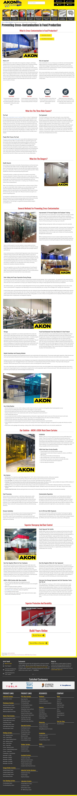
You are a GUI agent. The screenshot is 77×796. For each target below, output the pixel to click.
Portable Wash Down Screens (9, 720)
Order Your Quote (60, 705)
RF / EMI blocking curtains (26, 789)
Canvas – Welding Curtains (8, 747)
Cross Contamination (12, 654)
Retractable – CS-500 (7, 755)
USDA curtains (10, 589)
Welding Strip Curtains (25, 701)
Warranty (58, 711)
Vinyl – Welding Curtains (8, 735)
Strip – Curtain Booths (7, 743)
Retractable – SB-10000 (7, 761)
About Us (59, 701)
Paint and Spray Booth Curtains (9, 718)
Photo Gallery (41, 746)
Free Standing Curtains (7, 783)
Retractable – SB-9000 (7, 759)
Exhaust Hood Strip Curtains (26, 713)
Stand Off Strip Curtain (25, 711)
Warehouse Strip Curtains (8, 709)
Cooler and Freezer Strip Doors (27, 721)
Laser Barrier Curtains (25, 785)
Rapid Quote (59, 703)
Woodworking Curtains (25, 732)
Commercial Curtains (25, 751)
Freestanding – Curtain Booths (9, 753)
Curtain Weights (42, 718)
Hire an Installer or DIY (43, 737)
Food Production (20, 654)
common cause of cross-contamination (12, 139)
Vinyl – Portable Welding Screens (9, 739)
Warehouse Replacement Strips (9, 711)
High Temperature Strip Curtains (27, 715)
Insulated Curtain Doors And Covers (28, 765)
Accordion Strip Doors (25, 707)
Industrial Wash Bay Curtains (8, 724)
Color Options (42, 712)
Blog (58, 717)
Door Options (42, 710)
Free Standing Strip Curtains (8, 785)
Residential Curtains (25, 747)
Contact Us (59, 699)
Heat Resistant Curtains (25, 728)
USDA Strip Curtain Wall (26, 719)
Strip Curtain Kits (24, 699)
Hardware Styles (42, 699)
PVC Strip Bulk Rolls (25, 703)
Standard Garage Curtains (8, 770)
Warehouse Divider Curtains (8, 705)
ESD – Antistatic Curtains (26, 738)
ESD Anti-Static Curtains (25, 787)
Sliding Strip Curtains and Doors (27, 709)
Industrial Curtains (24, 749)
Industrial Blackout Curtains (26, 783)
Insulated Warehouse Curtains (9, 707)
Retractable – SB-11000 (7, 763)
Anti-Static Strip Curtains (26, 717)
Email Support (8, 666)
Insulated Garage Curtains (8, 772)
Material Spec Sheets (43, 716)
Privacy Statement (60, 713)
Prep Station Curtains (7, 722)
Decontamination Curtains (8, 728)
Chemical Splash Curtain (26, 740)
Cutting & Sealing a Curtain (44, 739)
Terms (58, 709)
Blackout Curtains (24, 736)
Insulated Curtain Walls (25, 757)
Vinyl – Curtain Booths (7, 737)
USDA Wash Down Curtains (30, 654)
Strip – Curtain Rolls (7, 745)
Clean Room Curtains (25, 730)
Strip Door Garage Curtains (8, 774)
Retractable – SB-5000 (7, 757)
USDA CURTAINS (11, 653)
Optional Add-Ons (43, 714)
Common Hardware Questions (45, 703)
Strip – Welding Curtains (8, 741)
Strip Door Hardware (25, 776)
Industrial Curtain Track (25, 772)
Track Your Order (60, 707)
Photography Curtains (25, 734)
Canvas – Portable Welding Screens (10, 749)
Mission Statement (60, 715)
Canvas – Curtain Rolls (7, 751)
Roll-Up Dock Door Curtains (26, 761)
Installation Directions (43, 735)
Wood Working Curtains (8, 776)
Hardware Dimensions (43, 701)
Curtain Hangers (24, 774)
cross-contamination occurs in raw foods (14, 117)
